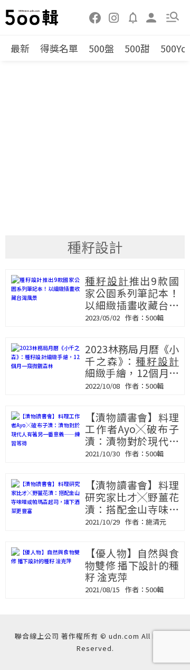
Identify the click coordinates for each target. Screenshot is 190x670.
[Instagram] (114, 17)
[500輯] (32, 17)
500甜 (137, 48)
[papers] (133, 17)
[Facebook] (95, 17)
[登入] (151, 16)
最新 (20, 48)
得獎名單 (59, 48)
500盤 (101, 48)
